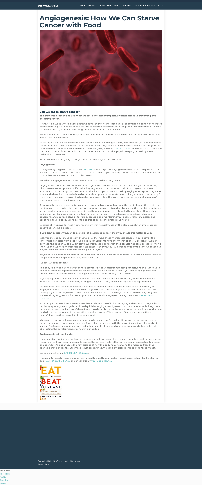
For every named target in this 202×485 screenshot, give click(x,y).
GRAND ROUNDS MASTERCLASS (149, 6)
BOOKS (91, 6)
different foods (122, 148)
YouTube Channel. (101, 361)
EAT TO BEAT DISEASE (76, 353)
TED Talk (87, 169)
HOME (82, 6)
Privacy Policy (44, 464)
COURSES (126, 6)
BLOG (116, 6)
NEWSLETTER (105, 6)
